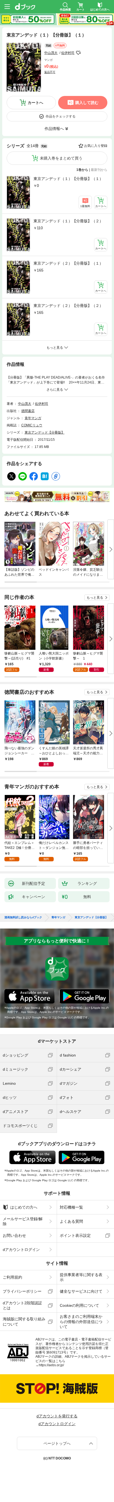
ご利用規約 (12, 1277)
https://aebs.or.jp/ (51, 1365)
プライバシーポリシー (22, 1291)
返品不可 (49, 72)
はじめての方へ (23, 1207)
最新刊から (99, 169)
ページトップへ (57, 1443)
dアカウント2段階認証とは (22, 1305)
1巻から (82, 169)
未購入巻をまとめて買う (61, 158)
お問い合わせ (14, 1235)
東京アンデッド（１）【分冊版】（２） (68, 221)
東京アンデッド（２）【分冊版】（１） (68, 263)
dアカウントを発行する (57, 1416)
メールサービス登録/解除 (23, 1221)
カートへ (35, 102)
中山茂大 (51, 53)
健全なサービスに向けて (81, 1291)
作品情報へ (54, 128)
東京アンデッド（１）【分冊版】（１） (68, 178)
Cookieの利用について (79, 1305)
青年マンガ (33, 418)
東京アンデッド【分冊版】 (44, 432)
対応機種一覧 (71, 1207)
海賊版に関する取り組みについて (24, 1321)
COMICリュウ (31, 425)
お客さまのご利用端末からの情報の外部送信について (81, 1321)
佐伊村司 (67, 53)
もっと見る (95, 597)
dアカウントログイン (21, 1249)
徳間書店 (28, 411)
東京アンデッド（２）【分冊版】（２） (68, 305)
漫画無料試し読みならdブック (23, 917)
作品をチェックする (61, 116)
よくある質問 (71, 1221)
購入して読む (87, 102)
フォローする (78, 53)
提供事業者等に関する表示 (81, 1277)
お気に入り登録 (95, 146)
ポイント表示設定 (75, 1235)
